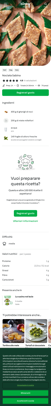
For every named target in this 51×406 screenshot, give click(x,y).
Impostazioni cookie (25, 385)
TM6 (11, 70)
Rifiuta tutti (25, 393)
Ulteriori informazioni (25, 221)
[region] (25, 377)
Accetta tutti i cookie (25, 401)
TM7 (4, 70)
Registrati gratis (25, 92)
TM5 (16, 70)
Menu (5, 7)
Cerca (45, 7)
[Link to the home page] (25, 5)
